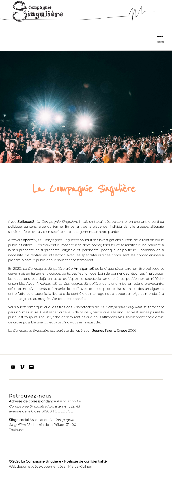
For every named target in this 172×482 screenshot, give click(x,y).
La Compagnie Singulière (41, 461)
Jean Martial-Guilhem (76, 466)
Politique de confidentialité (85, 461)
